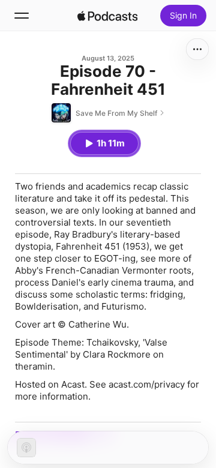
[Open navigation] (21, 15)
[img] (107, 16)
